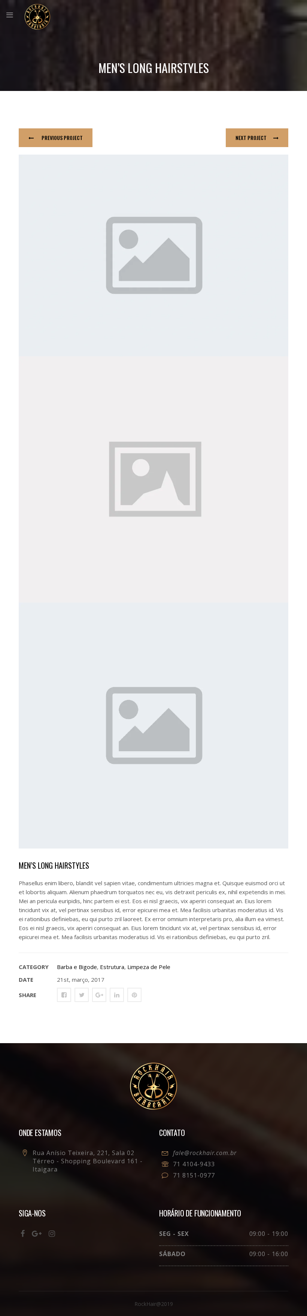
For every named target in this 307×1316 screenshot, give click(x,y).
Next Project (251, 137)
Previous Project (61, 137)
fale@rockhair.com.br (205, 1153)
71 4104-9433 (194, 1164)
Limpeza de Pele (148, 967)
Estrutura (112, 967)
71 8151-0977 (194, 1175)
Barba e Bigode (77, 967)
